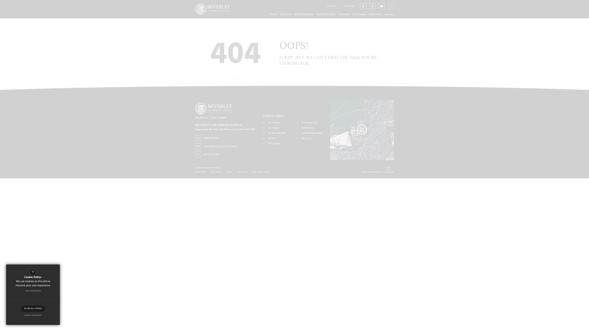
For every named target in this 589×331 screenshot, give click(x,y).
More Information (33, 291)
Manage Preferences (33, 315)
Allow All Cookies (33, 308)
